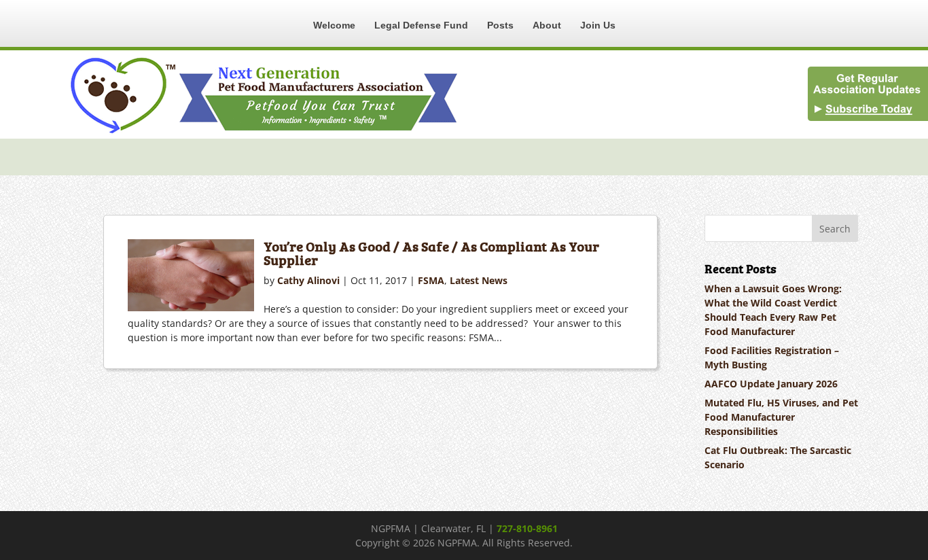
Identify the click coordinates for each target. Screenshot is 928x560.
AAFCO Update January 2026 (771, 383)
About (547, 25)
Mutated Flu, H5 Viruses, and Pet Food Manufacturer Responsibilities (781, 417)
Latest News (478, 280)
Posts (500, 25)
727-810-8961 (527, 528)
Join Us (597, 25)
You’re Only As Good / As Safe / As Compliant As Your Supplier (431, 253)
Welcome (334, 25)
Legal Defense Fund (421, 25)
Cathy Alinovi (308, 280)
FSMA (431, 280)
